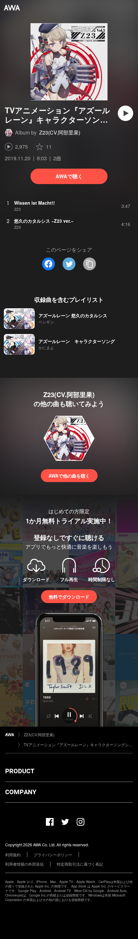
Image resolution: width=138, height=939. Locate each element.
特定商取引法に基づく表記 (80, 864)
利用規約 (13, 854)
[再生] (125, 113)
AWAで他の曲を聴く (69, 475)
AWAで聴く (69, 176)
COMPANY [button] (20, 792)
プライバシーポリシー (53, 854)
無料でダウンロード (69, 596)
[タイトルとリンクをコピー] (89, 263)
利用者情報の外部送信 (24, 864)
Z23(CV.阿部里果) (59, 132)
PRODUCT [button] (19, 771)
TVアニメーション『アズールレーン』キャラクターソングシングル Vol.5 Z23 (78, 744)
